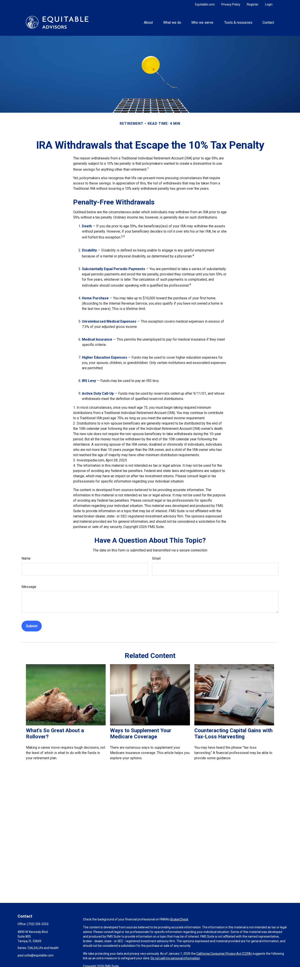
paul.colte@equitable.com (36, 955)
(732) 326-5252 (38, 924)
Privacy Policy (230, 4)
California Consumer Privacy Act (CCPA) (224, 953)
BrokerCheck (179, 919)
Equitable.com (205, 4)
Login (269, 4)
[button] (148, 22)
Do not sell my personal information (175, 958)
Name (26, 558)
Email (156, 558)
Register (252, 4)
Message (29, 587)
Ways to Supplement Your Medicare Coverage (140, 733)
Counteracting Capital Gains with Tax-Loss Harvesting (233, 733)
